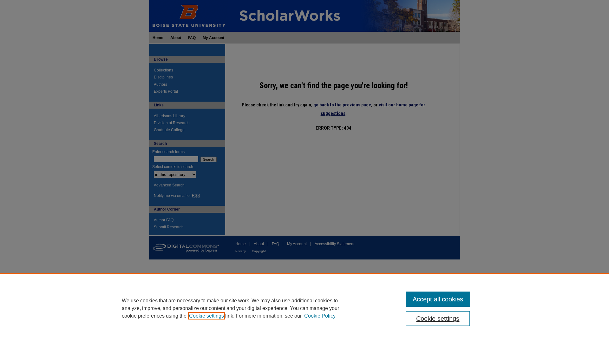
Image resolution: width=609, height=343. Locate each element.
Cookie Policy (320, 316)
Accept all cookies (438, 299)
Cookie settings (206, 316)
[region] (304, 308)
